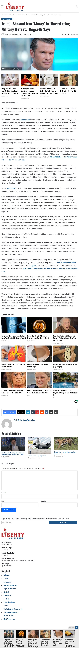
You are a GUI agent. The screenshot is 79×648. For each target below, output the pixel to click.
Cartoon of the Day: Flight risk (37, 456)
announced (25, 120)
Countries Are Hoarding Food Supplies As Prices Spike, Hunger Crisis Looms (12, 454)
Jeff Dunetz (14, 560)
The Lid (6, 605)
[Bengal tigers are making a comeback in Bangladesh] (66, 443)
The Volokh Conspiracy (11, 612)
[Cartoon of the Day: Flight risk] (39, 445)
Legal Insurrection (10, 588)
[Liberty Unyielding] (15, 6)
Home (5, 15)
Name (3, 493)
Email (3, 501)
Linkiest (6, 592)
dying (33, 266)
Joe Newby (22, 560)
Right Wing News (9, 602)
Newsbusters (8, 595)
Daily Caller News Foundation (13, 34)
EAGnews (6, 575)
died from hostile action (66, 263)
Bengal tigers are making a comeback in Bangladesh (65, 453)
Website (43, 501)
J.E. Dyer (4, 550)
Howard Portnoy (7, 544)
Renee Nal (5, 555)
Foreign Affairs (12, 15)
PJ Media (6, 599)
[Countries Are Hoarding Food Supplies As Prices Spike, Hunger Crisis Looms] (13, 444)
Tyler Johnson (6, 566)
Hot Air (6, 578)
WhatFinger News (9, 619)
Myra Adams (5, 560)
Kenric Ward (30, 560)
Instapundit (7, 582)
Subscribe (63, 522)
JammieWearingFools (10, 585)
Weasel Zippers (8, 615)
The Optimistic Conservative (13, 609)
